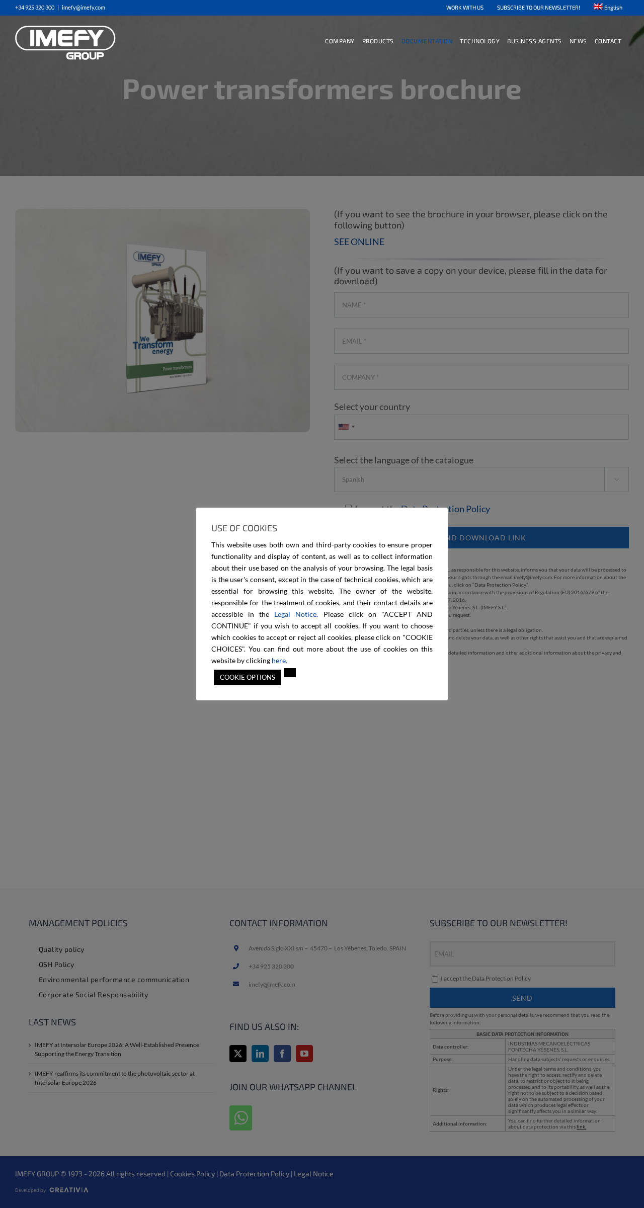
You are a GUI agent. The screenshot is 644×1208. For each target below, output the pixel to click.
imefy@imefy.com (83, 7)
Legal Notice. (296, 614)
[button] (290, 672)
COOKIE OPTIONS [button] (247, 677)
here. (279, 660)
